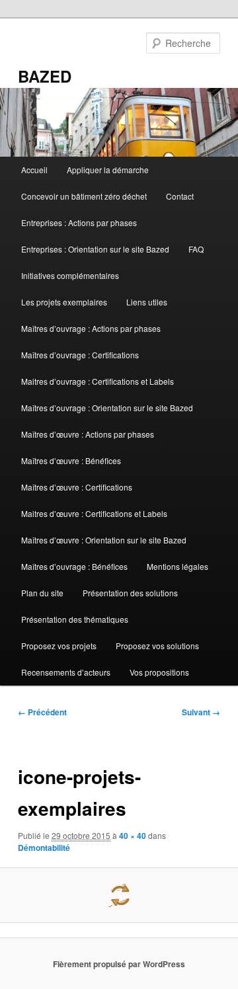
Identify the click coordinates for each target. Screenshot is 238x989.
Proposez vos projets (59, 645)
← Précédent (42, 712)
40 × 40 (132, 836)
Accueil (34, 169)
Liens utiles (146, 301)
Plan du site (42, 592)
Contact (180, 196)
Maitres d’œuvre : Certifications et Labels (94, 513)
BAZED (44, 76)
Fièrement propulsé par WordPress (119, 964)
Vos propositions (159, 672)
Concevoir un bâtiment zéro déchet (84, 196)
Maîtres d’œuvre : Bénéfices (71, 460)
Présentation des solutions (130, 592)
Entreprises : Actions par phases (79, 222)
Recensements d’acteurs (65, 672)
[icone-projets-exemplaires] (118, 895)
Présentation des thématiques (74, 619)
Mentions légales (177, 566)
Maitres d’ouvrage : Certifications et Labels (97, 381)
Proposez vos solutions (157, 645)
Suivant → (201, 712)
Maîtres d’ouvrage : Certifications (80, 354)
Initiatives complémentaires (70, 275)
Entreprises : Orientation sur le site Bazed (95, 249)
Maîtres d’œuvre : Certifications (76, 487)
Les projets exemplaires (64, 301)
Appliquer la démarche (108, 169)
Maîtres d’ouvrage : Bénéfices (74, 566)
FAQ (196, 249)
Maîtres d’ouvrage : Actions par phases (91, 328)
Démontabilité (44, 847)
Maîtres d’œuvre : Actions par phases (87, 434)
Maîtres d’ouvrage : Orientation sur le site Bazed (107, 407)
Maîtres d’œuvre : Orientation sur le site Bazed (103, 539)
